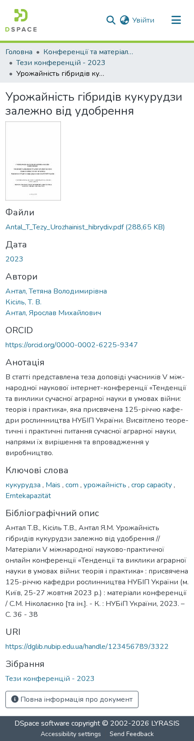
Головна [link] (18, 52)
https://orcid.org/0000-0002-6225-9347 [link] (71, 345)
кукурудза (23, 485)
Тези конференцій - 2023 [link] (61, 63)
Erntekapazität (28, 496)
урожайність (105, 485)
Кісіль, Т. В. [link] (23, 302)
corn (72, 485)
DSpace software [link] (41, 723)
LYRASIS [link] (165, 723)
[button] (21, 20)
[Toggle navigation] (176, 20)
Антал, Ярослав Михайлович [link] (53, 313)
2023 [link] (14, 259)
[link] (97, 227)
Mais (54, 485)
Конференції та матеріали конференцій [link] (88, 52)
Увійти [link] (143, 20)
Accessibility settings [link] (71, 734)
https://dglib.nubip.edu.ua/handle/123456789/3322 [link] (87, 647)
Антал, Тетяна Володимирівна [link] (56, 291)
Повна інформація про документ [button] (75, 699)
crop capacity (152, 485)
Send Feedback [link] (132, 734)
